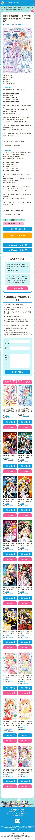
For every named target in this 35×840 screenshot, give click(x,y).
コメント (7, 361)
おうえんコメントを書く (16, 250)
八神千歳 (10, 459)
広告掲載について (18, 816)
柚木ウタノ (21, 24)
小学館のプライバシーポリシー (17, 812)
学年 (6, 348)
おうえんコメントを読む (16, 245)
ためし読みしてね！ (17, 229)
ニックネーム (7, 342)
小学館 (13, 810)
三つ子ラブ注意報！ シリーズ (13, 223)
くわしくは (9, 422)
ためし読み (9, 427)
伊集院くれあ (8, 679)
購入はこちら (16, 235)
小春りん (8, 24)
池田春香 (10, 681)
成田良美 (7, 458)
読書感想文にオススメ (16, 220)
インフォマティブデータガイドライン (17, 814)
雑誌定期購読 (20, 810)
